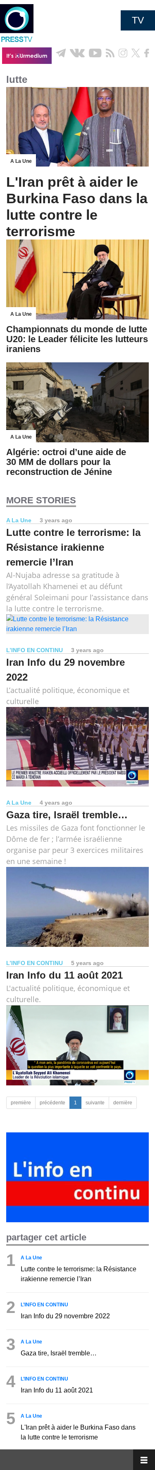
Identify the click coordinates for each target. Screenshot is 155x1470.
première (21, 1103)
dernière (122, 1103)
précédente (52, 1103)
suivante (95, 1103)
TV (138, 20)
